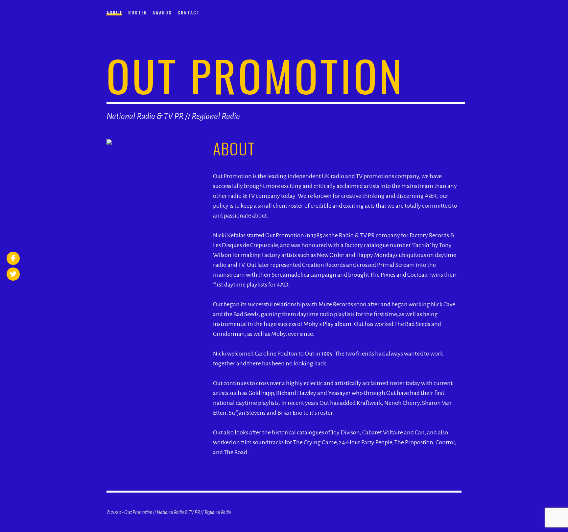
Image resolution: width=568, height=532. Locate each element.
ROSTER (137, 12)
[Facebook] (13, 258)
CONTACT (189, 12)
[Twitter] (13, 274)
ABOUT (114, 12)
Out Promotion (255, 75)
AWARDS (162, 12)
